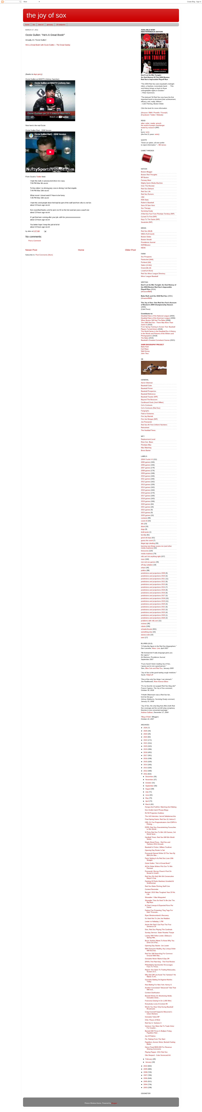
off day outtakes (147, 565)
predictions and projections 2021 (153, 607)
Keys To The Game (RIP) (150, 219)
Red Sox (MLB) (146, 231)
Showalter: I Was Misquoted (155, 897)
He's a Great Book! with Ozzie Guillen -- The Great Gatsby (47, 45)
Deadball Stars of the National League (155, 316)
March (148, 804)
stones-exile (145, 635)
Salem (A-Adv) (146, 265)
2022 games (145, 510)
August (148, 789)
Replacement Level (148, 439)
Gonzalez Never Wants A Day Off (157, 959)
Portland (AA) (146, 262)
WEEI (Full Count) (147, 234)
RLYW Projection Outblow (154, 813)
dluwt (143, 526)
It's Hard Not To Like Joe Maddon (157, 918)
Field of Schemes (147, 414)
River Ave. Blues (147, 442)
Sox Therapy (145, 208)
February (149, 1059)
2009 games (145, 473)
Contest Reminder (151, 889)
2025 (146, 731)
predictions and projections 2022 (153, 609)
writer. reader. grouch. (153, 123)
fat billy (143, 535)
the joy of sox (46, 15)
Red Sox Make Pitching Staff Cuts (157, 886)
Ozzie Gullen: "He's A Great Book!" (157, 863)
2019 (146, 749)
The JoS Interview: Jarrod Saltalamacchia (160, 816)
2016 (146, 758)
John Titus (145, 353)
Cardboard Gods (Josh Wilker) (152, 402)
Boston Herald (146, 239)
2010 (146, 1066)
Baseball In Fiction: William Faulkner (158, 847)
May (147, 798)
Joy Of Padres (150, 1036)
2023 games (145, 512)
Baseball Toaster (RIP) (149, 397)
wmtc (148, 132)
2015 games (145, 490)
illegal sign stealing (148, 543)
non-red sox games (148, 562)
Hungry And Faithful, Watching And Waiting (160, 807)
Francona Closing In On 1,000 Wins (158, 1001)
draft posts (145, 532)
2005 (146, 1081)
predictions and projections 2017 (153, 595)
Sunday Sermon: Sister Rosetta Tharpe (159, 932)
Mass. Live (156, 648)
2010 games (145, 476)
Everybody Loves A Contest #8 (156, 1004)
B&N (150, 113)
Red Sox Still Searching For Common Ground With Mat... (159, 954)
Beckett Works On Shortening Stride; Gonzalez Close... (158, 997)
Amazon (145, 113)
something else (146, 632)
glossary (50, 24)
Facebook (145, 115)
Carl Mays (144, 349)
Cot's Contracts (146, 405)
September (149, 786)
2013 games (145, 484)
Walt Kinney (145, 351)
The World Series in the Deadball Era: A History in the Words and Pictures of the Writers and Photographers (158, 333)
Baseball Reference (148, 394)
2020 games (145, 504)
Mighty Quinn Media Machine (152, 183)
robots (143, 626)
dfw (142, 524)
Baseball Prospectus (148, 391)
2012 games (145, 482)
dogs (143, 529)
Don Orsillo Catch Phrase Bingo (156, 810)
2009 (146, 1069)
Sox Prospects (146, 257)
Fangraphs (145, 411)
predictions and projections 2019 (153, 601)
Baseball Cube (146, 385)
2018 (146, 752)
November (149, 780)
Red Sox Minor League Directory (153, 273)
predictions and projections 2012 (153, 581)
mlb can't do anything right (151, 556)
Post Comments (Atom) (44, 255)
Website (160, 115)
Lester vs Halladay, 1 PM (154, 921)
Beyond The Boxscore (149, 399)
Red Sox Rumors (147, 194)
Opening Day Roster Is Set (155, 850)
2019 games (145, 501)
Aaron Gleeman (147, 383)
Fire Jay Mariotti (147, 416)
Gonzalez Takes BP (152, 1017)
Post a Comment (34, 241)
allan (142, 123)
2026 (146, 728)
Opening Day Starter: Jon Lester (157, 946)
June (147, 795)
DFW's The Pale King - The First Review (160, 962)
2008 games (145, 470)
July (147, 792)
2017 (146, 755)
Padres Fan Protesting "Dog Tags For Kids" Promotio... (159, 911)
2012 (146, 771)
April (147, 801)
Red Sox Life (145, 191)
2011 (146, 774)
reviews (144, 623)
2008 (146, 1072)
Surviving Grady (147, 211)
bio (34, 24)
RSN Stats (145, 200)
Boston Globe (146, 237)
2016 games (145, 493)
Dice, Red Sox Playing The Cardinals (158, 929)
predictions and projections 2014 (153, 587)
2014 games (145, 487)
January (148, 1062)
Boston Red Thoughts (149, 175)
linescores (144, 551)
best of (40, 24)
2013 (146, 768)
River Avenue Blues (161, 681)
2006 (146, 1078)
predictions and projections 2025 (153, 615)
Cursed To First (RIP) (149, 216)
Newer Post (31, 250)
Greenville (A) (146, 268)
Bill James (162, 145)
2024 (146, 734)
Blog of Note (146, 717)
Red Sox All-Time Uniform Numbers (154, 425)
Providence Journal (148, 242)
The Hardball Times (148, 430)
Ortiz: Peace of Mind (152, 1020)
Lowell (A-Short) (147, 271)
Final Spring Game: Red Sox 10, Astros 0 (160, 819)
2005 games (145, 462)
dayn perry (38, 74)
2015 (146, 761)
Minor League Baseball (149, 276)
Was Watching (146, 448)
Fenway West (146, 180)
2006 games (145, 465)
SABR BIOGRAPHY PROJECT (152, 345)
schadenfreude (146, 629)
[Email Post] (44, 231)
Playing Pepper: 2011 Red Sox (156, 1052)
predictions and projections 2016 (153, 593)
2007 (146, 1075)
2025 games (145, 515)
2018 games (145, 498)
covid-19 (144, 521)
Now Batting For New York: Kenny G (158, 985)
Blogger (114, 1103)
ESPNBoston (145, 245)
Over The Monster (148, 186)
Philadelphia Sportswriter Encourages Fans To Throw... (159, 966)
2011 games (145, 479)
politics (143, 570)
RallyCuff (149, 675)
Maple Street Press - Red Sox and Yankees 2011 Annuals (157, 843)
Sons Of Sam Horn (148, 205)
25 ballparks (60, 24)
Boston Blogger (146, 172)
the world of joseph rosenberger (153, 125)
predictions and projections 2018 (153, 598)
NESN (143, 248)
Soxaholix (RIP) (146, 222)
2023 (146, 737)
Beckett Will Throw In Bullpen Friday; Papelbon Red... (158, 1032)
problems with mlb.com (149, 621)
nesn (143, 559)
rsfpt (142, 197)
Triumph (164, 113)
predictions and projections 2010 (153, 576)
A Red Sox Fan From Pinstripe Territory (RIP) (157, 214)
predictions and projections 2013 (153, 584)
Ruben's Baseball (147, 202)
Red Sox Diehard (147, 189)
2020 (146, 746)
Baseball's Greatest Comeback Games (155, 340)
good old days (146, 538)
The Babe (144, 338)
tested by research (148, 128)
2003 (146, 1087)
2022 (146, 740)
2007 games (145, 468)
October (148, 783)
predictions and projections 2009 (153, 573)
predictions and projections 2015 (153, 590)
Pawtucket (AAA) (147, 259)
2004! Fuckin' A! (147, 459)
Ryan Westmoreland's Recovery (157, 915)
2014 (146, 765)
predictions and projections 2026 (153, 618)
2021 (146, 743)
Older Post (130, 250)
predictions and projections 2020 (153, 604)
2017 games (145, 496)
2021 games (145, 507)
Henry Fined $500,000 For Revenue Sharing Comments (158, 1048)
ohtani (143, 568)
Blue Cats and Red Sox (153, 668)
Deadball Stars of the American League (155, 318)
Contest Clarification (152, 993)
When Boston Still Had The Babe (153, 320)
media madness (147, 553)
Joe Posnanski (146, 422)
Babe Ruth (145, 347)
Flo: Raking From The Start (155, 1039)
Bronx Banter (146, 450)
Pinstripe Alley (146, 445)
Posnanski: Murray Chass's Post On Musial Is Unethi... (158, 872)
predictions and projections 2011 (153, 579)
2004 (146, 1084)
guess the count (147, 540)
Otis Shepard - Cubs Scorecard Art (158, 1055)
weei (142, 637)
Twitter (38, 177)
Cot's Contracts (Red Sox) (150, 408)
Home (81, 250)
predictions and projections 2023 (153, 612)
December (149, 776)
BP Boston (145, 177)
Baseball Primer (147, 388)
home (27, 24)
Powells (156, 113)
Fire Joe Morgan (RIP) (149, 419)
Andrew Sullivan (147, 712)
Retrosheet (145, 427)
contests (144, 518)
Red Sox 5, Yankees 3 (153, 1023)
